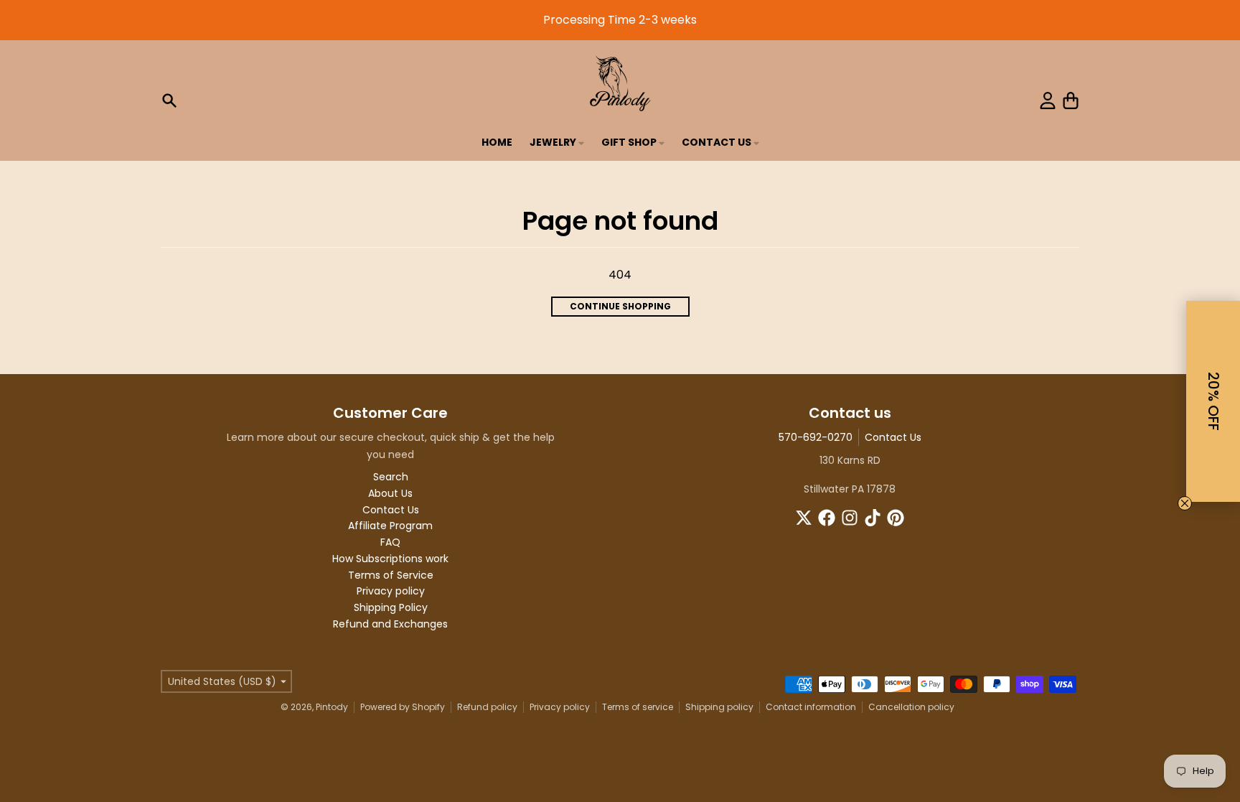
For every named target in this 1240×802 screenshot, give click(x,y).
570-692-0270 (815, 437)
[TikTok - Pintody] (872, 517)
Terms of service (637, 707)
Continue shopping (620, 306)
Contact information (811, 707)
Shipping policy (719, 707)
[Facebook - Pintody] (826, 517)
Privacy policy (560, 707)
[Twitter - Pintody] (803, 517)
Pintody (332, 707)
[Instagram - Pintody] (849, 517)
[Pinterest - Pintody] (895, 517)
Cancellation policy (911, 707)
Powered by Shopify (402, 707)
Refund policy (487, 707)
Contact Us (893, 437)
